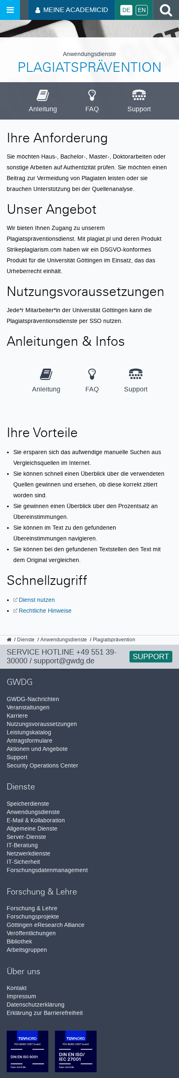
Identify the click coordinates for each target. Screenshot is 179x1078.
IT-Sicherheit (23, 862)
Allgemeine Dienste (32, 829)
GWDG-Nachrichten (33, 699)
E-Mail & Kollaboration (36, 820)
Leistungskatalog (29, 732)
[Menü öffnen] (10, 10)
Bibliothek (19, 942)
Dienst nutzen (37, 599)
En (142, 10)
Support (151, 657)
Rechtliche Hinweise (45, 610)
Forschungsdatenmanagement (47, 870)
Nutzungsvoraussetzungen (42, 724)
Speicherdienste (28, 804)
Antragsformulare (29, 741)
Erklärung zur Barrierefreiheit (45, 1013)
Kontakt (17, 988)
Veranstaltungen (28, 707)
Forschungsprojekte (33, 917)
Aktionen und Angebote (37, 749)
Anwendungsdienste (33, 812)
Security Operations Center (42, 766)
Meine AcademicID (75, 9)
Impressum (21, 996)
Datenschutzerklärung (36, 1005)
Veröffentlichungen (31, 933)
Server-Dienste (26, 837)
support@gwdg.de (64, 661)
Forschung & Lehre (32, 908)
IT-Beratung (22, 845)
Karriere (17, 716)
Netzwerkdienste (28, 854)
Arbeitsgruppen (27, 950)
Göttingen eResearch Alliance (46, 925)
